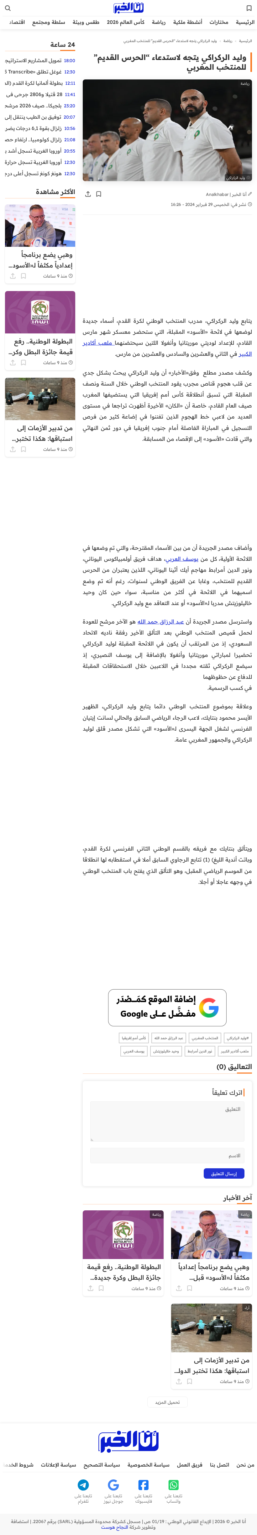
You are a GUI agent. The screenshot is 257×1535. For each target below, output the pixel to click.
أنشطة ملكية (187, 22)
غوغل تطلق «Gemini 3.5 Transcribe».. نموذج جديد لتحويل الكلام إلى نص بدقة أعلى (33, 71)
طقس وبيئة (86, 22)
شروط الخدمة (18, 1465)
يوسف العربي (182, 558)
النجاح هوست (114, 1527)
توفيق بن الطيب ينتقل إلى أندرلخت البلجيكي (33, 117)
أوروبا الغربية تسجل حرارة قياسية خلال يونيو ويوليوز (33, 162)
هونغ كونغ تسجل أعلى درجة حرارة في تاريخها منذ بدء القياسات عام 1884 (33, 173)
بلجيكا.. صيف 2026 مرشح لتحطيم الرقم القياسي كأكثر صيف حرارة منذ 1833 (33, 105)
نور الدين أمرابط (200, 1051)
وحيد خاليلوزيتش (166, 1051)
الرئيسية (245, 22)
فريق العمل (189, 1465)
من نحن (245, 1465)
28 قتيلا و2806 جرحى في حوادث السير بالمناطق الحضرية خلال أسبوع (33, 94)
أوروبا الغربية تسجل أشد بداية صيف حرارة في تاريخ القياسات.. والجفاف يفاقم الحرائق (33, 151)
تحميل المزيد (167, 1402)
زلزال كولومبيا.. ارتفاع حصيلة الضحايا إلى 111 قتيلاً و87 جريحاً (33, 139)
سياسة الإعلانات (58, 1465)
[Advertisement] (167, 269)
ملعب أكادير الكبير (235, 1051)
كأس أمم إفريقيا (134, 1038)
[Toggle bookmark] (98, 194)
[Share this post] (88, 194)
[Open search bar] (8, 8)
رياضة (159, 22)
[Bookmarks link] (249, 8)
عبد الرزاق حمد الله (161, 621)
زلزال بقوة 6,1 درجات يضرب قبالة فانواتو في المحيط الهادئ (33, 128)
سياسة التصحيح (102, 1465)
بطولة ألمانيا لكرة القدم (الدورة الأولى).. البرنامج (34, 83)
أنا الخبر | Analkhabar (227, 194)
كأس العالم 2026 (125, 22)
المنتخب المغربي (205, 1038)
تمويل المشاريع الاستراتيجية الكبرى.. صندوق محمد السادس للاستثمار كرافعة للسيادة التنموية (33, 60)
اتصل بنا (219, 1465)
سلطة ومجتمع (48, 22)
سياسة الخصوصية (149, 1465)
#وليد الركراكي (238, 1038)
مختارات (219, 22)
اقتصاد (17, 22)
